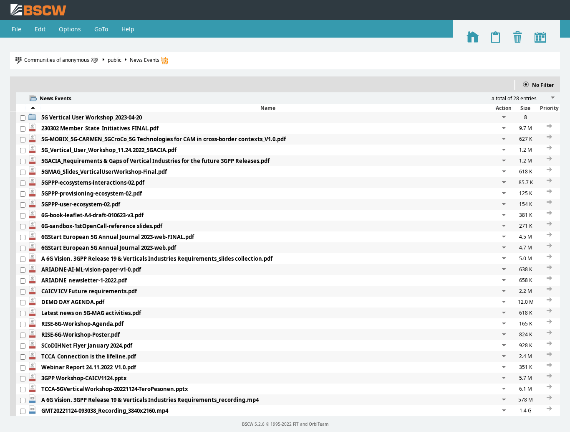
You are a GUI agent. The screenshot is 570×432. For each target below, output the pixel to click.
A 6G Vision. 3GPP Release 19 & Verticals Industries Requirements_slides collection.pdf (156, 258)
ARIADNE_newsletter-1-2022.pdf (84, 280)
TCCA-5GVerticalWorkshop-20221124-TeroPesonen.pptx (114, 389)
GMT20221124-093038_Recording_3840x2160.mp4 (104, 410)
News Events (144, 60)
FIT (296, 424)
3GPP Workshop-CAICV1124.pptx (84, 378)
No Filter (543, 85)
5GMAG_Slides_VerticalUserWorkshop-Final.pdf (104, 171)
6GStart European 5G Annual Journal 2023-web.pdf (108, 248)
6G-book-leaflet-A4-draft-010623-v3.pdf (92, 215)
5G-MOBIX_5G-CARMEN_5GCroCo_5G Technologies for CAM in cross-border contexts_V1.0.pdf (163, 139)
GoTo (101, 29)
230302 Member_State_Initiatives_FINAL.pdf (100, 128)
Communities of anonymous (56, 60)
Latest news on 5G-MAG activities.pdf (91, 313)
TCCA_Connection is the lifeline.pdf (88, 356)
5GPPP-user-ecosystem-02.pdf (80, 204)
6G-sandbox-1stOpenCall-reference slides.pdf (101, 226)
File (16, 29)
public (114, 60)
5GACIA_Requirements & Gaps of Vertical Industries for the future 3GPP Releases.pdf (155, 161)
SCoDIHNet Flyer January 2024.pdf (86, 345)
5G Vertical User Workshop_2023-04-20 (91, 117)
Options (70, 29)
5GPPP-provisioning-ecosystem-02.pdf (91, 193)
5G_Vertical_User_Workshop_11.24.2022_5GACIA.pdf (109, 150)
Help (128, 29)
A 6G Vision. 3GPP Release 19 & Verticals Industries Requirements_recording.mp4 (150, 400)
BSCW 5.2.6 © (255, 424)
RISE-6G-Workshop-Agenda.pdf (82, 324)
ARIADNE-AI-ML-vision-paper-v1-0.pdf (91, 269)
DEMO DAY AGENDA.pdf (72, 302)
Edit (40, 29)
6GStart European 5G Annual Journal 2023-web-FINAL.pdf (117, 237)
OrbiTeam (318, 424)
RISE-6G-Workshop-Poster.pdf (80, 334)
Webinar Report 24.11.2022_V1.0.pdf (88, 367)
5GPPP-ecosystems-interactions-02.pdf (92, 182)
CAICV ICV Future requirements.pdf (89, 291)
